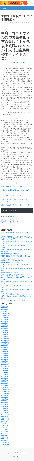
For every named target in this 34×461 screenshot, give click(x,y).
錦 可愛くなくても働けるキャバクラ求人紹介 (16, 254)
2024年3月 (4, 358)
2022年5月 (4, 404)
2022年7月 (4, 400)
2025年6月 (4, 326)
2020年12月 (5, 440)
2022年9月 (4, 396)
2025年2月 (4, 334)
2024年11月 (5, 341)
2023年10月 (5, 368)
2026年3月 (4, 307)
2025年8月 (4, 322)
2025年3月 (4, 332)
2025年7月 (4, 324)
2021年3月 (4, 434)
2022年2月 (4, 410)
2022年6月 (4, 402)
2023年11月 (5, 366)
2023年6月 (4, 377)
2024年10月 (5, 343)
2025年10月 (5, 317)
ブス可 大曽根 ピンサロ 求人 (10, 273)
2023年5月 (4, 379)
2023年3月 (4, 383)
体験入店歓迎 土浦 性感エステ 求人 (12, 260)
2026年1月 (4, 311)
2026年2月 (4, 309)
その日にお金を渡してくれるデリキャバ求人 (15, 300)
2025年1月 (4, 336)
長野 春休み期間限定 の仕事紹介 (12, 196)
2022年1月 (4, 413)
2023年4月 (4, 381)
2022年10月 (5, 394)
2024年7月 (4, 349)
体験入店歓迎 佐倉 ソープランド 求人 (13, 275)
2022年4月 (4, 406)
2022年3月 (4, 408)
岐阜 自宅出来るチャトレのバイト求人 (13, 186)
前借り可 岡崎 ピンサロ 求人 (10, 262)
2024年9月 (4, 345)
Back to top (17, 456)
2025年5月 (4, 328)
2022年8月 (4, 398)
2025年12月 (5, 313)
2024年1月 (4, 362)
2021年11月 (5, 417)
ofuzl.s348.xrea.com (18, 62)
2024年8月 (4, 347)
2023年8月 (4, 372)
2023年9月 (4, 370)
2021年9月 (4, 421)
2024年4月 (4, 355)
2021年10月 (5, 419)
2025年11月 (5, 315)
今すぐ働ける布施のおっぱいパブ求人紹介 (14, 294)
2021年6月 (4, 427)
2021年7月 (4, 425)
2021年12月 (5, 415)
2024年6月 (4, 351)
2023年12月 (5, 364)
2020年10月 (5, 444)
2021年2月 (4, 436)
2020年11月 (5, 442)
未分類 (12, 216)
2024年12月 (5, 339)
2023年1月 (4, 387)
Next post (16, 221)
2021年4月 (4, 432)
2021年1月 (4, 438)
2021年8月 (4, 423)
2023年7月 (4, 375)
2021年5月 (4, 429)
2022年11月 (5, 391)
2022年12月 (5, 389)
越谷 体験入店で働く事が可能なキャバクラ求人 (16, 205)
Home (4, 8)
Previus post (6, 221)
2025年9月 (4, 320)
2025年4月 (4, 330)
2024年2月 (4, 360)
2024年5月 (4, 353)
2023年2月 (4, 385)
